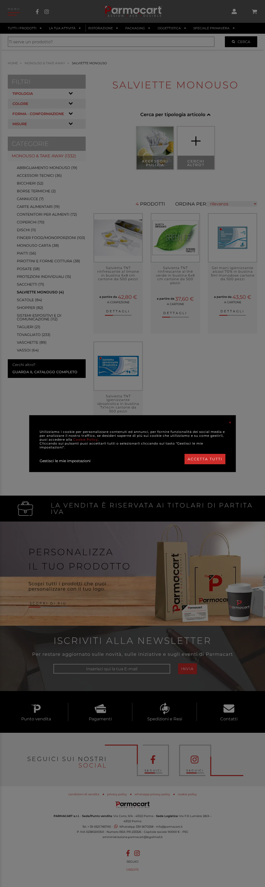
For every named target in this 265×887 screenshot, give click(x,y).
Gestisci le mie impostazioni (65, 461)
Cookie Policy (85, 439)
